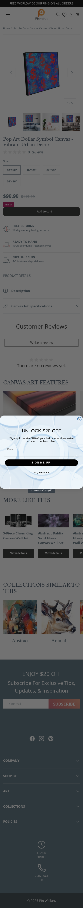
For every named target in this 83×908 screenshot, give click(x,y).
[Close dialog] (79, 419)
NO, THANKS (41, 473)
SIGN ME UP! (41, 462)
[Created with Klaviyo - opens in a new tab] (41, 491)
